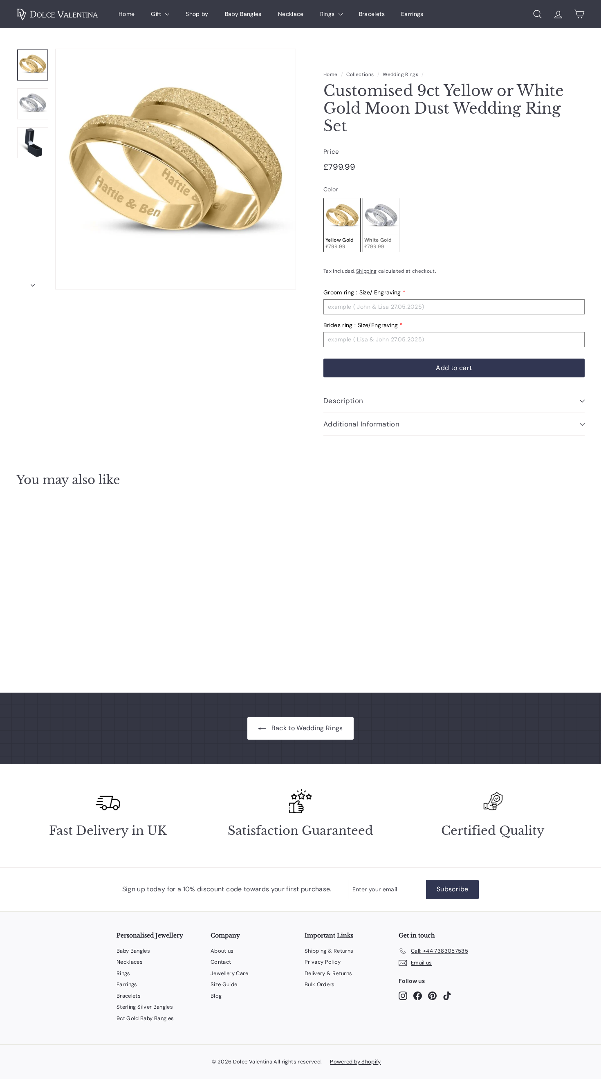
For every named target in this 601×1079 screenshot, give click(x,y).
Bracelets (372, 14)
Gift (157, 14)
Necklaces (130, 961)
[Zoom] (176, 169)
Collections (360, 74)
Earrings (412, 14)
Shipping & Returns (329, 950)
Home (127, 14)
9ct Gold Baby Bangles (145, 1018)
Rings (328, 14)
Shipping (366, 271)
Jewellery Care (229, 973)
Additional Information (361, 423)
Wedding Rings (400, 74)
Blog (216, 995)
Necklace (291, 14)
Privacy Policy (323, 961)
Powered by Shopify (355, 1061)
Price (331, 152)
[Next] (32, 283)
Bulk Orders (320, 984)
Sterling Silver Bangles (145, 1006)
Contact (221, 961)
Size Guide (224, 984)
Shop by (197, 14)
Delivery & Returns (328, 973)
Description (343, 400)
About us (222, 950)
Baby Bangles (243, 14)
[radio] (342, 225)
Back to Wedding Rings (307, 728)
